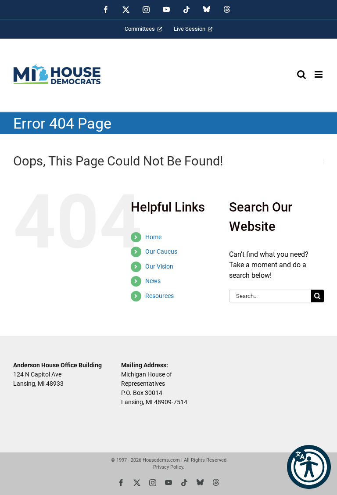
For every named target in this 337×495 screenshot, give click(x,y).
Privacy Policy (168, 467)
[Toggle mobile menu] (319, 74)
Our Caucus (161, 251)
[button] (309, 467)
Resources (159, 295)
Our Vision (159, 266)
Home (153, 236)
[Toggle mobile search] (301, 74)
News (153, 280)
